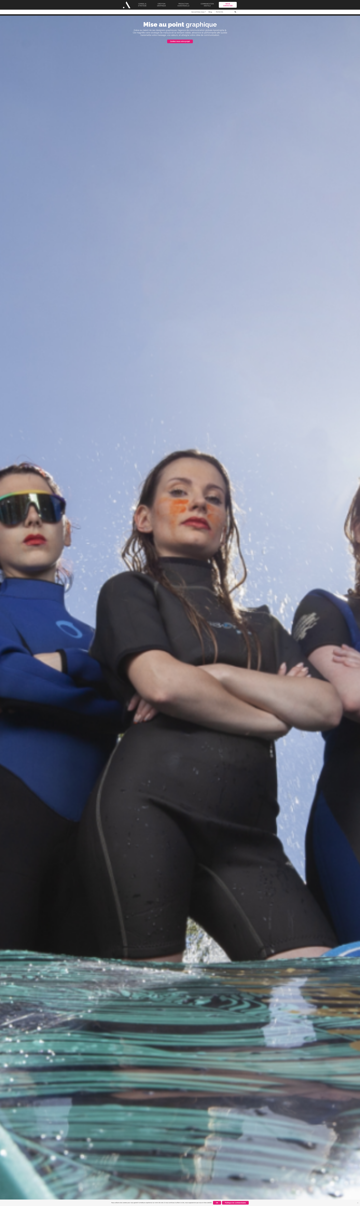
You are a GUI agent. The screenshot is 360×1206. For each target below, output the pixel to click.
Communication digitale (207, 5)
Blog (210, 12)
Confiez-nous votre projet (180, 41)
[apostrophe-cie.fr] (126, 4)
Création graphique (161, 5)
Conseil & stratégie (142, 5)
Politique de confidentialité (235, 1203)
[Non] (358, 1203)
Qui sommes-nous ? (198, 12)
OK (217, 1203)
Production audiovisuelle (183, 5)
